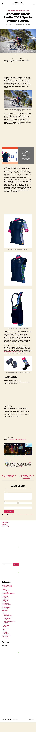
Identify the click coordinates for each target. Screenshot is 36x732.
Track (4, 629)
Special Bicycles (6, 590)
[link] (5, 444)
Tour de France (6, 628)
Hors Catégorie (5, 608)
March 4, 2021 (19, 24)
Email (19, 501)
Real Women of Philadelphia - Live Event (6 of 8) (14, 444)
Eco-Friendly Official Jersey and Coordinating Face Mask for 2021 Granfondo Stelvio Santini (26, 155)
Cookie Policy (5, 526)
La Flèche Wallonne (8, 615)
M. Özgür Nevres (11, 24)
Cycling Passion (18, 2)
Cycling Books (5, 594)
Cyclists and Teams (6, 606)
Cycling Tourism (5, 603)
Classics (4, 612)
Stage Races (5, 626)
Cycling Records (5, 599)
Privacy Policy (5, 522)
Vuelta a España (6, 633)
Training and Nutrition (6, 635)
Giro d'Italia (5, 623)
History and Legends (6, 607)
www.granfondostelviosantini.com (12, 351)
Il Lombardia (6, 614)
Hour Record (5, 600)
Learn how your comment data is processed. (25, 514)
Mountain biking (5, 610)
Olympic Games (6, 625)
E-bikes (4, 587)
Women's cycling (11, 10)
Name (5, 501)
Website (5, 505)
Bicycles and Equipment (7, 585)
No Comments (27, 24)
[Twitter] (30, 462)
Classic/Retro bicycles (7, 586)
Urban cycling (5, 636)
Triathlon (5, 630)
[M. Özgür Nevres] (7, 464)
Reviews (4, 589)
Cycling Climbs (5, 596)
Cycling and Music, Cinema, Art (8, 593)
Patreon (20, 466)
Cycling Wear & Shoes (20, 10)
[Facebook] (29, 462)
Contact (4, 524)
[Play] (29, 452)
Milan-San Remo (7, 618)
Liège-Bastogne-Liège (8, 616)
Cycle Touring (5, 592)
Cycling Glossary (5, 597)
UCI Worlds (5, 632)
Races (27, 10)
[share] (23, 444)
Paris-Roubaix (6, 619)
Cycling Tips (4, 601)
